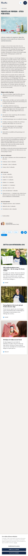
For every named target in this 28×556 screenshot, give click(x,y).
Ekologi (15, 232)
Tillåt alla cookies (14, 552)
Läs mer (15, 542)
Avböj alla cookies (14, 549)
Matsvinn (9, 232)
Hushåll (3, 232)
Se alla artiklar (6, 215)
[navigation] (4, 3)
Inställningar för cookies (14, 546)
